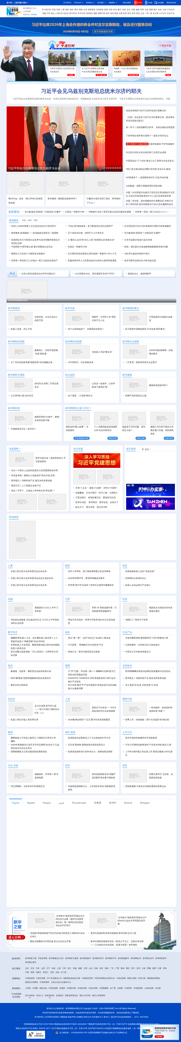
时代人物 (103, 493)
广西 (117, 983)
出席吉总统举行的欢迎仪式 (65, 99)
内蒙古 (38, 987)
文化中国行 (91, 493)
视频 (151, 9)
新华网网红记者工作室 (77, 408)
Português (145, 817)
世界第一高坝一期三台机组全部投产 (152, 212)
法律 (164, 9)
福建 (80, 983)
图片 (155, 9)
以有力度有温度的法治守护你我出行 (38, 274)
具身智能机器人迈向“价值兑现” (140, 571)
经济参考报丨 (17, 475)
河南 (96, 983)
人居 (67, 714)
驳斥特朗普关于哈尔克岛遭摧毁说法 (156, 204)
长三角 (63, 987)
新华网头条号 (148, 973)
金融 (44, 13)
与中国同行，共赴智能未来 (80, 362)
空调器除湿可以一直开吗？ (23, 429)
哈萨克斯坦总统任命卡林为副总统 (140, 260)
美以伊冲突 (102, 507)
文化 (128, 9)
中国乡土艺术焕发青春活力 (138, 667)
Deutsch (128, 817)
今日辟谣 (72, 660)
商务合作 (87, 1032)
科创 (115, 9)
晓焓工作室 (113, 438)
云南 (143, 983)
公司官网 (27, 11)
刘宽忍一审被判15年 (75, 212)
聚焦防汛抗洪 (109, 497)
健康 (137, 9)
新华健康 (127, 375)
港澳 (81, 9)
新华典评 (93, 502)
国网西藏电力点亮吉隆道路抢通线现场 (29, 767)
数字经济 (73, 13)
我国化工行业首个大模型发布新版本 (28, 254)
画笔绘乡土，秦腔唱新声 (139, 274)
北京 (27, 983)
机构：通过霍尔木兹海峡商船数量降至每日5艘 (146, 247)
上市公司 (162, 13)
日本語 (97, 817)
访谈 (146, 9)
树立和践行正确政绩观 (137, 144)
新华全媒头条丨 (43, 458)
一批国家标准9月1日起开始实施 (153, 177)
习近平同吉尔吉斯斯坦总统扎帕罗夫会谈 (32, 99)
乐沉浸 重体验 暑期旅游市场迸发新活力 (86, 760)
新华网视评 (14, 308)
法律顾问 (79, 1032)
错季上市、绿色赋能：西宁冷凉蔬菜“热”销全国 (147, 735)
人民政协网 (148, 1003)
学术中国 (81, 13)
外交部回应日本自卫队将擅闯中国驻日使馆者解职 (147, 226)
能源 (116, 13)
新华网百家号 (161, 973)
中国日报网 (53, 1003)
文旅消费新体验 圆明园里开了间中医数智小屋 (146, 653)
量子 (119, 9)
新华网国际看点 (130, 308)
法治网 (158, 1003)
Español (31, 817)
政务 (160, 9)
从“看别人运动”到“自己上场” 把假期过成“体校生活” (91, 240)
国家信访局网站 (31, 997)
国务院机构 (49, 1011)
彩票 (125, 13)
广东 (112, 983)
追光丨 (14, 490)
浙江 (69, 983)
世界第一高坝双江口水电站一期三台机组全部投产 (34, 260)
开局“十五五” (81, 488)
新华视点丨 (16, 480)
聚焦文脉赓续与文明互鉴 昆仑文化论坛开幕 (50, 956)
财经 (72, 9)
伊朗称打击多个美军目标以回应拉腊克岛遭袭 (110, 212)
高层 (54, 9)
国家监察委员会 (71, 1011)
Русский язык (79, 817)
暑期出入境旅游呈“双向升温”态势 (39, 475)
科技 (110, 9)
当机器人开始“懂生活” (102, 352)
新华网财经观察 (16, 341)
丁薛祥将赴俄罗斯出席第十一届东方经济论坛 (147, 136)
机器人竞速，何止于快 (21, 329)
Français (47, 817)
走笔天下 (114, 502)
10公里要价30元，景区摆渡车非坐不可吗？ (95, 274)
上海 (59, 983)
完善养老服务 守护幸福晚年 (161, 144)
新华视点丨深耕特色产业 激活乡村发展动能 (145, 693)
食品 (53, 13)
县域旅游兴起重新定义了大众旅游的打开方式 (89, 753)
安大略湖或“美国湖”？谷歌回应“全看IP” (43, 212)
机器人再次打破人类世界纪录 (24, 735)
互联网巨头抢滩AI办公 (135, 578)
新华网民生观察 (16, 375)
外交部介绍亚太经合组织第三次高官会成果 (146, 152)
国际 (67, 9)
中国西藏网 (103, 1003)
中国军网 (128, 1003)
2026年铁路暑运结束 (18, 300)
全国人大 (39, 1011)
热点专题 (78, 448)
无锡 (57, 987)
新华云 (106, 1032)
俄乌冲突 (90, 507)
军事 (142, 9)
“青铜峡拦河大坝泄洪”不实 (91, 660)
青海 (165, 983)
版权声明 (72, 1032)
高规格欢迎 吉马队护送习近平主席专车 (99, 99)
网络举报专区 (171, 2)
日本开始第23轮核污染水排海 (138, 240)
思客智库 (91, 9)
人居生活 (59, 13)
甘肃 (159, 983)
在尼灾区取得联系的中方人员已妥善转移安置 (150, 196)
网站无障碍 (127, 2)
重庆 (128, 983)
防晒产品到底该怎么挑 (135, 395)
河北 (37, 983)
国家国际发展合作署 (71, 993)
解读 (168, 169)
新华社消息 (80, 502)
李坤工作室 (141, 438)
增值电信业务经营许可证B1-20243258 (70, 1039)
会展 (121, 13)
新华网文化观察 (130, 341)
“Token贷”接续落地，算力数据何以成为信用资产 (90, 226)
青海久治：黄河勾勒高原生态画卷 (84, 667)
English (15, 817)
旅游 (112, 13)
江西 (85, 983)
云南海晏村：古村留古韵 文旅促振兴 (142, 660)
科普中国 (141, 993)
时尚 (134, 13)
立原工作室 (169, 438)
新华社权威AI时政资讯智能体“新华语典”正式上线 (113, 948)
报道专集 (166, 45)
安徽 (75, 983)
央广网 (113, 1003)
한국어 (112, 817)
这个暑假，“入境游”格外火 (80, 395)
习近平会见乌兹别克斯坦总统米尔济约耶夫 (91, 91)
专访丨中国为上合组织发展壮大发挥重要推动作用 (34, 470)
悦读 (138, 13)
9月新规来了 (132, 177)
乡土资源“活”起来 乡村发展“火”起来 (141, 700)
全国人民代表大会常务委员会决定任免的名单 (32, 578)
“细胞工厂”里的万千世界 (136, 635)
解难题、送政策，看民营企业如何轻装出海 (31, 686)
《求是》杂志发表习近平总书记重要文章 (145, 117)
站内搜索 (160, 2)
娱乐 (129, 13)
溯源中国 (101, 13)
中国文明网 (40, 993)
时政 (58, 9)
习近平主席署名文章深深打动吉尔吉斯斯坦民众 (141, 99)
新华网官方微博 (71, 973)
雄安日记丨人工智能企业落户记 (26, 485)
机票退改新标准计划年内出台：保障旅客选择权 (90, 767)
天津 (32, 983)
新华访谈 (70, 308)
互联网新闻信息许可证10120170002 (39, 1039)
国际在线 (43, 1003)
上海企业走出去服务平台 (61, 997)
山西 (43, 983)
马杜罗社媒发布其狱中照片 (137, 254)
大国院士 (113, 493)
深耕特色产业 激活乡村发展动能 (37, 480)
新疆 (32, 987)
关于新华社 (67, 2)
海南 (122, 983)
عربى (61, 817)
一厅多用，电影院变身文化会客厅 (141, 362)
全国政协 (59, 1011)
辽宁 (48, 983)
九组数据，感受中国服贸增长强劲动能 (144, 186)
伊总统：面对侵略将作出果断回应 (148, 201)
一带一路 (148, 13)
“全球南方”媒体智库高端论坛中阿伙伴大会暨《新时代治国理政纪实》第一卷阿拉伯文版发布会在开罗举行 (70, 936)
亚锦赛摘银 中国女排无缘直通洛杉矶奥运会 (145, 801)
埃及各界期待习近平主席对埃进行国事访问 (146, 110)
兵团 (52, 987)
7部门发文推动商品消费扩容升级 (141, 169)
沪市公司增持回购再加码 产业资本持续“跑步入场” (148, 760)
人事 (63, 9)
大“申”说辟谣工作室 (81, 438)
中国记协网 (121, 993)
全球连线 (99, 9)
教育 (106, 9)
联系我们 (56, 1032)
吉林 (53, 983)
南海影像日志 (94, 497)
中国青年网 (71, 1003)
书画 (133, 9)
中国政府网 (29, 993)
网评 (76, 9)
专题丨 (129, 192)
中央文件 (171, 9)
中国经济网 (82, 1003)
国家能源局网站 (153, 993)
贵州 (138, 983)
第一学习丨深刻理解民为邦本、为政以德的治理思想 (150, 127)
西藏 (149, 983)
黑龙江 (45, 987)
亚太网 (155, 13)
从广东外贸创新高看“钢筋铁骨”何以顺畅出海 (31, 362)
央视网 (62, 1003)
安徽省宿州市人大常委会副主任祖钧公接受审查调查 (92, 260)
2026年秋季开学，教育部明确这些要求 (86, 578)
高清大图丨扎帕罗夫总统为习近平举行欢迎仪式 (38, 168)
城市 (108, 13)
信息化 (66, 13)
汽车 (48, 13)
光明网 (120, 1003)
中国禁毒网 (44, 997)
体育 (124, 9)
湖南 (106, 983)
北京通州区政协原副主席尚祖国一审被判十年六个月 (92, 254)
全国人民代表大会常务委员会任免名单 (29, 585)
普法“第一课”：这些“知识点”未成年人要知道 (89, 653)
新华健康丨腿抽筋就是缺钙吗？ (62, 198)
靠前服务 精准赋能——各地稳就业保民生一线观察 (34, 233)
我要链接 (64, 1032)
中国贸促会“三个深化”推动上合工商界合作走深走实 (150, 161)
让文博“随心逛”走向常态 (22, 395)
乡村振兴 (89, 13)
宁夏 (27, 987)
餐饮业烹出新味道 (19, 700)
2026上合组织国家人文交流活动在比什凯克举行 (33, 226)
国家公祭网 (131, 993)
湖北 (101, 983)
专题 (168, 99)
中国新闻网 (138, 1003)
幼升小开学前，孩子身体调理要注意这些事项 (89, 571)
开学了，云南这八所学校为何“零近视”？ (36, 490)
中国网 (35, 1003)
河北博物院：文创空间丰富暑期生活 (28, 801)
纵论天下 (79, 507)
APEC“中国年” (110, 488)
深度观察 (14, 448)
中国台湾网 (93, 1003)
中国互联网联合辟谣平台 (104, 993)
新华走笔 (103, 502)
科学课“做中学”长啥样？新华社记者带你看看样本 (91, 585)
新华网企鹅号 (30, 977)
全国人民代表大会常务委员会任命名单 (29, 571)
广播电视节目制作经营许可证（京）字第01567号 (107, 1039)
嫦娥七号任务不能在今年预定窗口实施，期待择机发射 (162, 430)
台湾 (85, 9)
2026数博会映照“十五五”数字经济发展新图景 (89, 735)
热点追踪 (70, 375)
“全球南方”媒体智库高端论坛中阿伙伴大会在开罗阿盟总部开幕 (132, 936)
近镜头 (71, 75)
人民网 (28, 1003)
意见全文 (161, 169)
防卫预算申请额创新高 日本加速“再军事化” (145, 329)
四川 (133, 983)
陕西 (154, 983)
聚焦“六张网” (95, 488)
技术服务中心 (97, 1032)
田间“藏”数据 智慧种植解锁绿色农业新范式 (31, 693)
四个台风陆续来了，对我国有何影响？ (86, 329)
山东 (90, 983)
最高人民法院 (85, 1011)
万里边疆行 (80, 497)
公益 (142, 13)
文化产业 (170, 13)
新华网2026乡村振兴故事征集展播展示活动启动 (147, 686)
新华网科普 (14, 408)
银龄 (95, 13)
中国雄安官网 (87, 993)
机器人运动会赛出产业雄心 (138, 585)
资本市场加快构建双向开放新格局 (141, 753)
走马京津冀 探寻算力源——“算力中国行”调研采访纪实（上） (47, 724)
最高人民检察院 (98, 1011)
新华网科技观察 (73, 341)
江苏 (64, 983)
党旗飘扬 (79, 493)
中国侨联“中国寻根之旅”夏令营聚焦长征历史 (32, 247)
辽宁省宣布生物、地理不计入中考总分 (86, 233)
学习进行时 (46, 9)
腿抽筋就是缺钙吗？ (158, 385)
